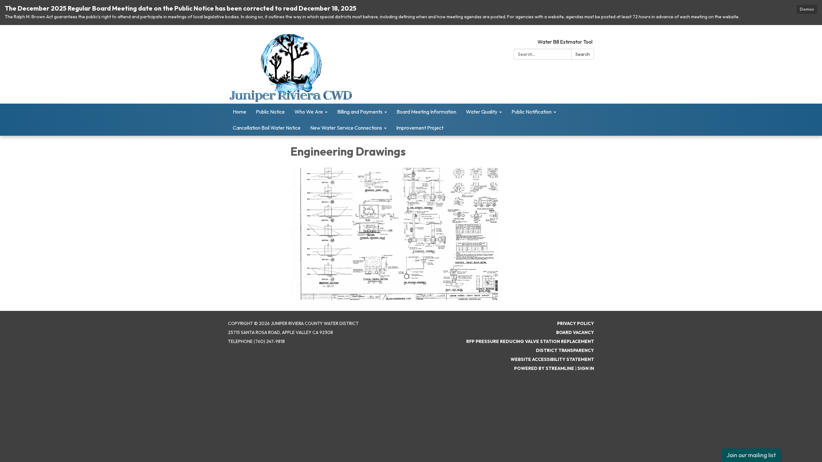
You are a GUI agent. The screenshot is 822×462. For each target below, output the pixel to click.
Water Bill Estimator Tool (565, 41)
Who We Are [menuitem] (308, 111)
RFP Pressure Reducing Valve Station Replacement (530, 341)
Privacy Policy (575, 323)
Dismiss (807, 9)
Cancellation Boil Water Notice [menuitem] (267, 127)
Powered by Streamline (544, 368)
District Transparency (565, 350)
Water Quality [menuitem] (481, 111)
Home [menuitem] (239, 111)
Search (582, 54)
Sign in (585, 368)
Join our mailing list (751, 455)
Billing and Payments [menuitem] (359, 111)
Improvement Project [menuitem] (419, 127)
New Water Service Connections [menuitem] (346, 127)
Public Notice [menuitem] (270, 111)
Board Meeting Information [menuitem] (426, 111)
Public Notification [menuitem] (532, 111)
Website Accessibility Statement (552, 359)
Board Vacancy (575, 332)
